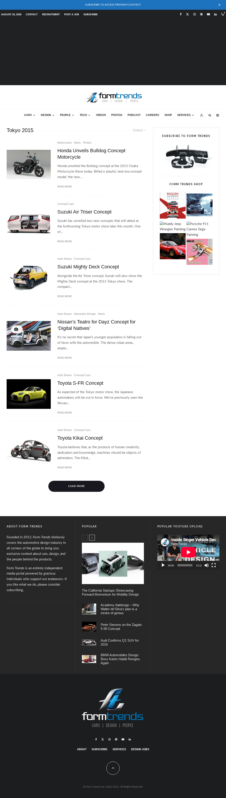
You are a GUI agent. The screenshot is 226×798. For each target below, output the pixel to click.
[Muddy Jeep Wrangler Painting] (173, 227)
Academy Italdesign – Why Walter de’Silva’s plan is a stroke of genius (120, 609)
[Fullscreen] (213, 565)
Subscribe (90, 14)
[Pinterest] (201, 14)
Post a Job (71, 14)
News (77, 142)
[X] (187, 14)
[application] (188, 552)
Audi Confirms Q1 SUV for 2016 (120, 642)
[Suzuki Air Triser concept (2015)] (29, 222)
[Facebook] (181, 14)
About (82, 749)
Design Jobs (140, 749)
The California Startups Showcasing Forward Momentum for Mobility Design (110, 592)
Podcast (134, 115)
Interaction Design (85, 313)
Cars (28, 115)
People (65, 115)
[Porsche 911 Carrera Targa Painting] (199, 229)
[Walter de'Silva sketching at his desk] (89, 609)
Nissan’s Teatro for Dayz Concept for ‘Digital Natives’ (96, 325)
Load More (76, 486)
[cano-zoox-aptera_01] (113, 563)
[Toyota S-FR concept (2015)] (29, 394)
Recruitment (51, 14)
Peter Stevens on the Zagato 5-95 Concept (121, 627)
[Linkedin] (215, 14)
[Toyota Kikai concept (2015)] (29, 448)
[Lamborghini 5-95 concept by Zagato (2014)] (89, 627)
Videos (101, 115)
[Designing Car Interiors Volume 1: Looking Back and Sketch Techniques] (199, 253)
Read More (64, 186)
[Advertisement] (113, 52)
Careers (152, 115)
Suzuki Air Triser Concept (84, 212)
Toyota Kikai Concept (80, 438)
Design (46, 115)
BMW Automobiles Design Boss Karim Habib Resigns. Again (121, 659)
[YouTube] (208, 14)
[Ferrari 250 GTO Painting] (199, 206)
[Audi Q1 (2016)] (89, 642)
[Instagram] (194, 14)
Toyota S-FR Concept (80, 383)
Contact (32, 14)
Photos (116, 115)
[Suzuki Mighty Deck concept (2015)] (29, 277)
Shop (168, 115)
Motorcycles (64, 142)
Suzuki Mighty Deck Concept (88, 266)
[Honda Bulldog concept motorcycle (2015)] (29, 164)
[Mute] (206, 565)
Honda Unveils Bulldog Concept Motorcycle (91, 154)
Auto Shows (64, 258)
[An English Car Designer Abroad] (173, 206)
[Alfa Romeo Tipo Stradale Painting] (173, 247)
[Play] (163, 565)
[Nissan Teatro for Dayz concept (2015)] (29, 335)
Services (184, 115)
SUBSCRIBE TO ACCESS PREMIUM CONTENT (113, 4)
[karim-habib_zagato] (89, 659)
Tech (83, 115)
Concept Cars (65, 204)
